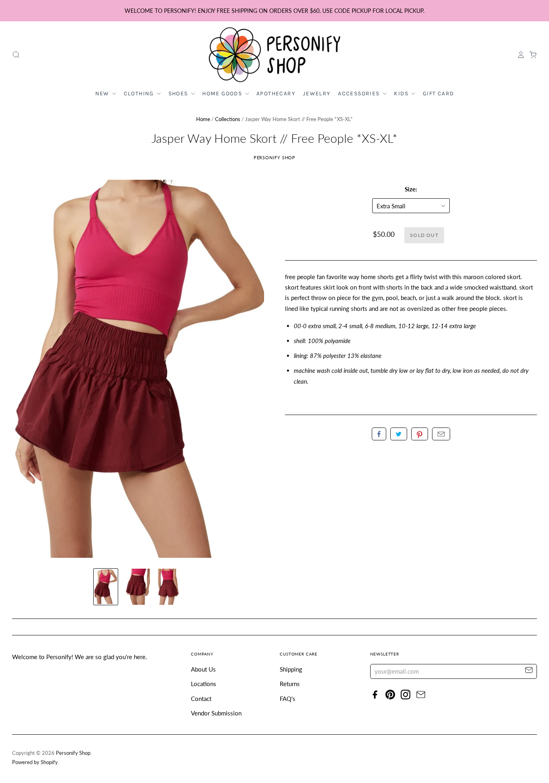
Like (379, 433)
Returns (290, 683)
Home (203, 119)
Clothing (140, 93)
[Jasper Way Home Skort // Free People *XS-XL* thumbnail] (106, 587)
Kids (402, 93)
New (103, 93)
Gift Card (438, 93)
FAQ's (287, 698)
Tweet (398, 433)
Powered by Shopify (35, 762)
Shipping (291, 669)
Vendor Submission (216, 713)
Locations (203, 683)
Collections (227, 119)
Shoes (179, 93)
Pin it (419, 433)
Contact (201, 698)
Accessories (359, 93)
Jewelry (317, 93)
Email (441, 433)
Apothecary (275, 93)
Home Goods (223, 93)
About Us (203, 669)
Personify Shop (275, 157)
